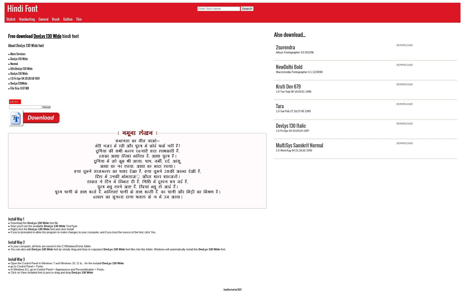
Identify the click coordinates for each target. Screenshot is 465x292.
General (43, 19)
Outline (67, 19)
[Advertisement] (202, 68)
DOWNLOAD (405, 45)
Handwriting (27, 19)
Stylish (10, 19)
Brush (56, 19)
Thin (79, 19)
